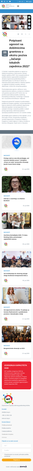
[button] (18, 6)
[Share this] (22, 34)
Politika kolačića (6, 428)
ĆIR (20, 1)
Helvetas (4, 437)
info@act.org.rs (6, 412)
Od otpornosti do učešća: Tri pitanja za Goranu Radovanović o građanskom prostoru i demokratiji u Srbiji (16, 312)
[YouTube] (10, 1)
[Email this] (18, 34)
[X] (7, 1)
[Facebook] (1, 1)
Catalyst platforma (7, 431)
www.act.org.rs (6, 418)
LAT (22, 1)
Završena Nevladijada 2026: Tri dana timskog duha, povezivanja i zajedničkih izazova (15, 237)
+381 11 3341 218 (7, 415)
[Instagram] (4, 1)
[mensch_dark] (23, 467)
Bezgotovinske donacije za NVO (14, 348)
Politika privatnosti (7, 425)
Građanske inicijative (7, 434)
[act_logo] (3, 6)
